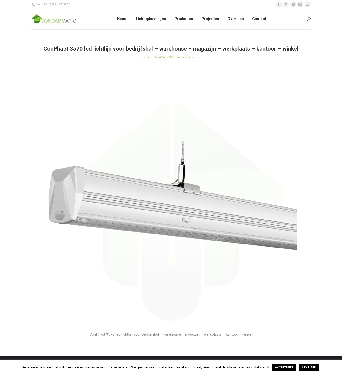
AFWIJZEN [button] (309, 367)
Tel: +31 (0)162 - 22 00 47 (53, 4)
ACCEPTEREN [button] (284, 367)
